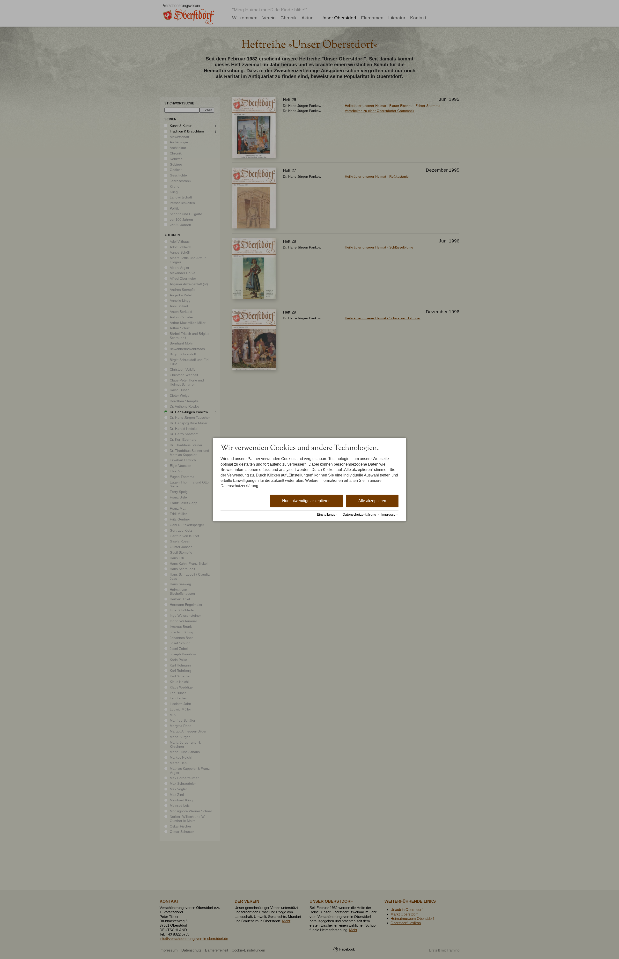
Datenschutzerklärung (359, 514)
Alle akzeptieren (372, 501)
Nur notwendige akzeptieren (306, 501)
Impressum (389, 514)
